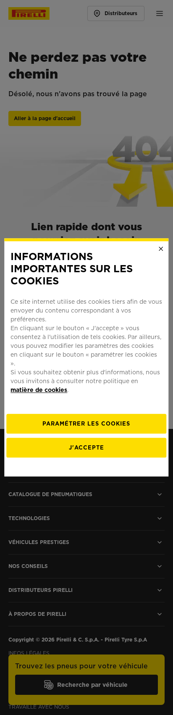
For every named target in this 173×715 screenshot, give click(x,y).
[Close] (161, 248)
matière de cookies (38, 390)
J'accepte (86, 448)
